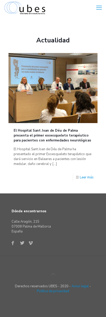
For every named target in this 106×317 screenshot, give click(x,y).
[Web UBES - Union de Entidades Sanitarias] (26, 7)
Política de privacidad (53, 291)
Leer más (87, 177)
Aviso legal (80, 286)
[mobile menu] (99, 7)
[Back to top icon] (53, 274)
